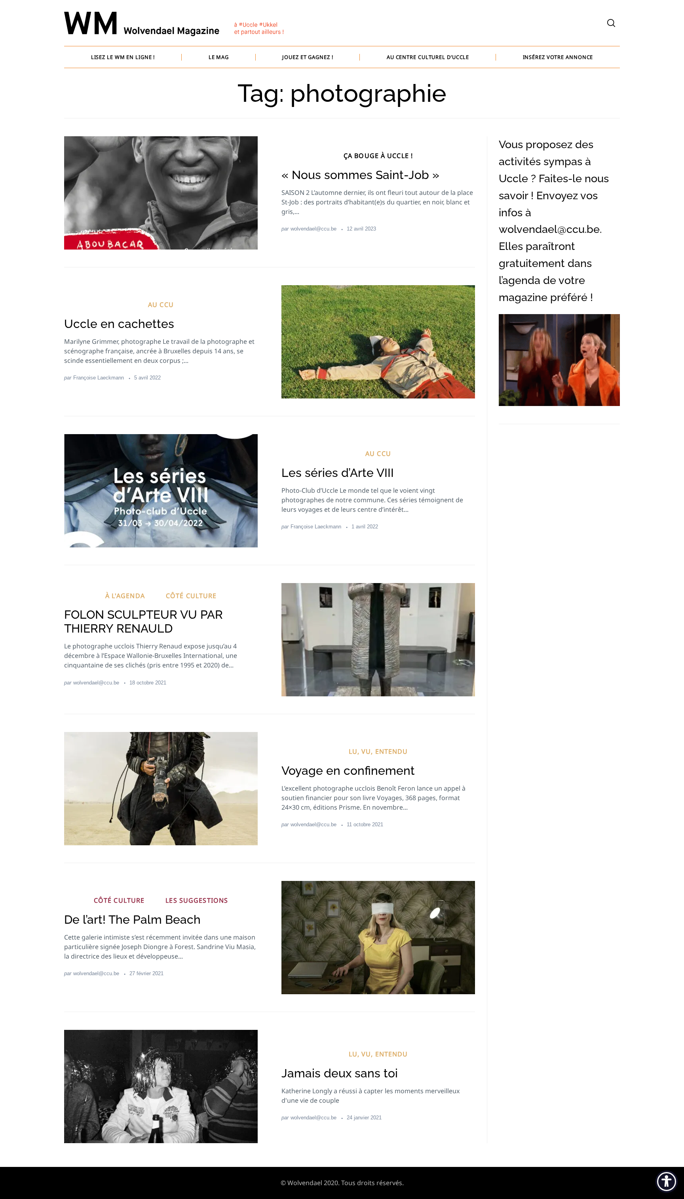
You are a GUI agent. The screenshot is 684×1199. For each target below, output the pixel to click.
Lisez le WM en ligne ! (123, 57)
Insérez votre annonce (558, 57)
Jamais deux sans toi (339, 1073)
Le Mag (219, 57)
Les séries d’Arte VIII (337, 473)
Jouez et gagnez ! (307, 57)
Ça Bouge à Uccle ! (378, 155)
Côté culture (191, 595)
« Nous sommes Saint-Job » (360, 175)
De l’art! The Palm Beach (132, 919)
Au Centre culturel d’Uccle (428, 57)
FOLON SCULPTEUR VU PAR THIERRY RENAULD (143, 621)
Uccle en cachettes (119, 324)
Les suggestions (196, 900)
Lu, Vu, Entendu (378, 751)
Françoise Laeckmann (98, 378)
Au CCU (161, 304)
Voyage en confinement (348, 771)
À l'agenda (125, 595)
